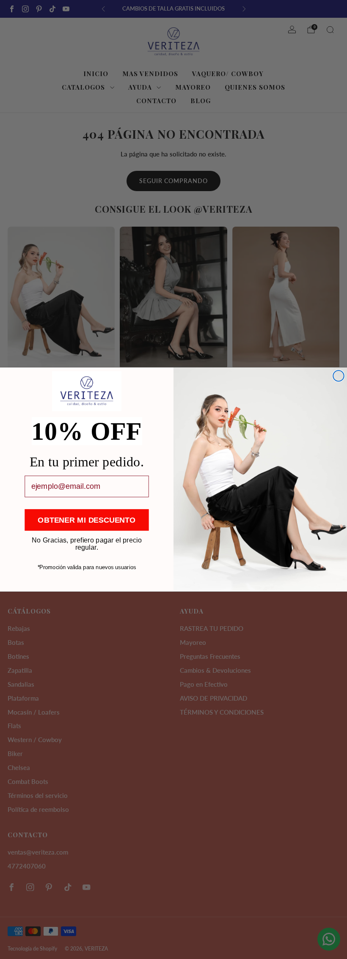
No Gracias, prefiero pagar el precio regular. (87, 540)
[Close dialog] (338, 375)
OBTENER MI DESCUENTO (86, 519)
